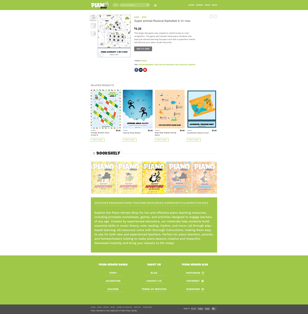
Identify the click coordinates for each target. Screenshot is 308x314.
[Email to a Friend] (141, 70)
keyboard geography (146, 64)
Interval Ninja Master (132, 133)
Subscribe (147, 307)
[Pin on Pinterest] (145, 70)
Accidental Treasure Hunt (198, 133)
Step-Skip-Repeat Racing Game (165, 134)
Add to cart (143, 49)
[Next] (127, 36)
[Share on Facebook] (136, 70)
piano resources (181, 64)
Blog (214, 5)
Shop (207, 5)
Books (199, 5)
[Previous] (101, 36)
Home (191, 5)
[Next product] (211, 16)
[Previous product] (215, 16)
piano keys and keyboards (164, 64)
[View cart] (155, 5)
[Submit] (148, 5)
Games (144, 60)
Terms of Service (124, 307)
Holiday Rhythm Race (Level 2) (100, 134)
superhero (192, 64)
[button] (101, 54)
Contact (137, 307)
